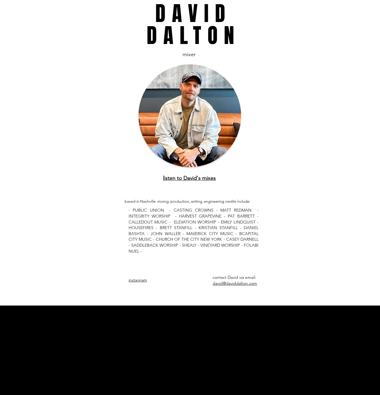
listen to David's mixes (189, 178)
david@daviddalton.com (235, 283)
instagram (138, 280)
